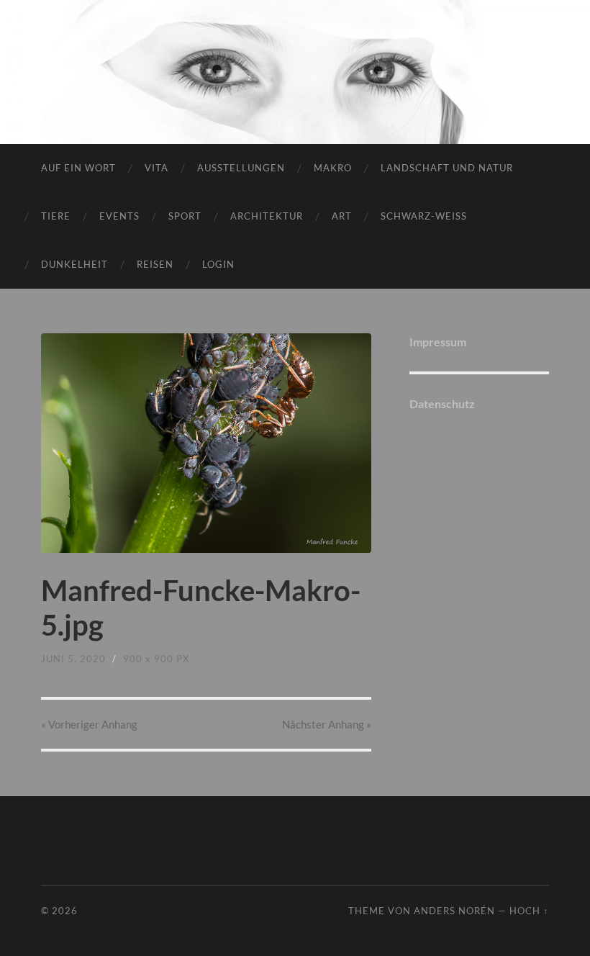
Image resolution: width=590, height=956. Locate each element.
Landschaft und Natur (447, 167)
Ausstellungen (241, 167)
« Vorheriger (89, 724)
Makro (333, 167)
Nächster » (326, 724)
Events (119, 216)
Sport (184, 216)
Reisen (155, 264)
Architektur (266, 216)
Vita (156, 167)
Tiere (56, 216)
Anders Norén (454, 910)
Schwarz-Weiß (424, 216)
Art (342, 216)
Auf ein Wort (78, 167)
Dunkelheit (74, 264)
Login (218, 264)
